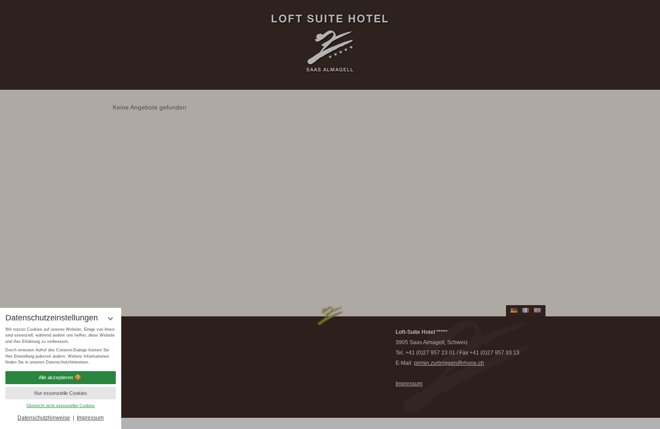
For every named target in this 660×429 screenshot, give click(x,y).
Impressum (90, 418)
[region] (60, 346)
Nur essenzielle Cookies (60, 393)
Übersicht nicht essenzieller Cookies (60, 405)
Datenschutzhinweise (44, 418)
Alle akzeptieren (56, 377)
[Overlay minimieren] (110, 318)
